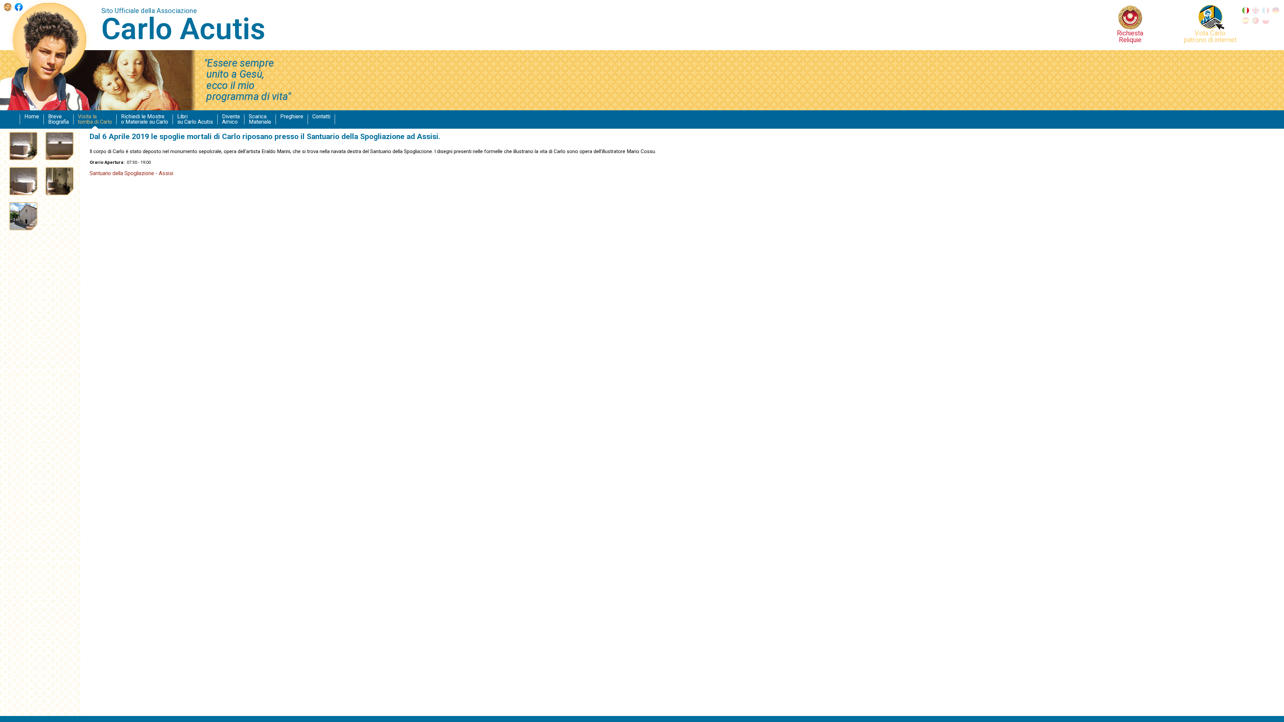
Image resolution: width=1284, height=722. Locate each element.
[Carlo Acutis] (7, 9)
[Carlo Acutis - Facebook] (19, 9)
